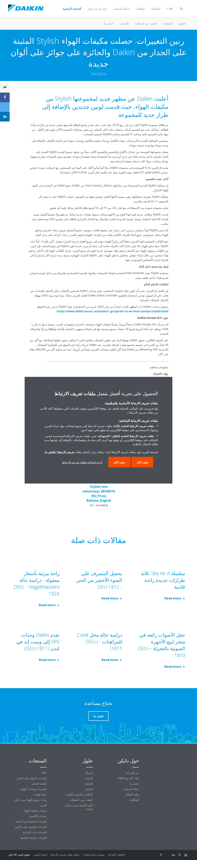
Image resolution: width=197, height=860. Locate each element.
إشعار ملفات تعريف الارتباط (65, 854)
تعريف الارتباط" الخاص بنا (59, 452)
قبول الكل (142, 462)
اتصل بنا (108, 23)
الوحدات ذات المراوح (35, 832)
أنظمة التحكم (39, 783)
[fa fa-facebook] (161, 855)
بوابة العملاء (132, 794)
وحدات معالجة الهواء (35, 810)
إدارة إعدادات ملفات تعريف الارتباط (82, 462)
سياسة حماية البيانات (94, 854)
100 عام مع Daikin (128, 778)
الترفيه (89, 789)
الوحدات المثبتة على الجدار (32, 778)
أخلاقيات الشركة (116, 854)
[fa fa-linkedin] (173, 855)
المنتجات (167, 23)
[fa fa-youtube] (186, 855)
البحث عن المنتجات (145, 23)
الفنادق (89, 783)
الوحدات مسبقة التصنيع (34, 837)
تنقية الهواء (40, 794)
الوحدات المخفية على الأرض (31, 827)
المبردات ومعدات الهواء (33, 789)
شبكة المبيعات (131, 789)
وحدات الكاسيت (37, 816)
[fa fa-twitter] (167, 855)
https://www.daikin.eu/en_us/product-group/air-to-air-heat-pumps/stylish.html (112, 311)
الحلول (182, 23)
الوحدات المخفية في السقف (31, 821)
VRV (44, 773)
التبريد (43, 805)
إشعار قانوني (40, 854)
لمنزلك (89, 773)
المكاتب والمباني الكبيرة (79, 794)
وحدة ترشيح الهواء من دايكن (30, 800)
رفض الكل (119, 462)
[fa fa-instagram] (180, 855)
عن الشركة (132, 773)
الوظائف (134, 800)
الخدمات (124, 23)
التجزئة (89, 778)
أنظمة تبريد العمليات (81, 800)
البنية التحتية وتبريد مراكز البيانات (79, 807)
